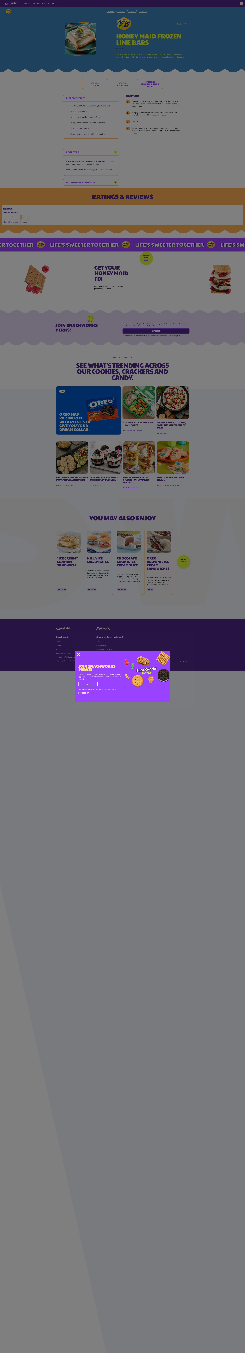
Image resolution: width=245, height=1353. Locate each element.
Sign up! (88, 684)
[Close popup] (78, 654)
